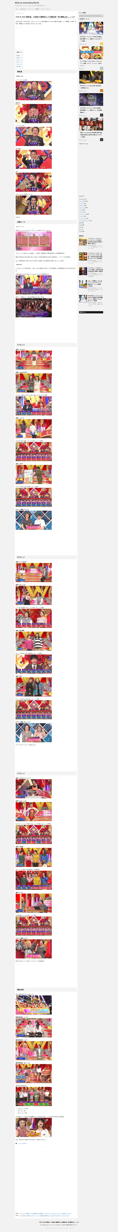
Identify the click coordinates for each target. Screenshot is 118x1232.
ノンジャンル (82, 218)
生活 (80, 225)
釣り (80, 229)
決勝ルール (19, 57)
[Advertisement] (46, 39)
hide (21, 52)
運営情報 (37, 9)
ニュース (81, 216)
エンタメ (20, 1143)
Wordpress (82, 199)
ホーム (17, 9)
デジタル (81, 212)
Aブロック (19, 60)
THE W (24, 1143)
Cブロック (19, 64)
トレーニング (82, 214)
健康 (80, 222)
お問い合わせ (23, 9)
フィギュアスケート (84, 220)
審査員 (18, 55)
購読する (83, 312)
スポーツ (81, 205)
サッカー (81, 203)
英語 (80, 227)
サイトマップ (31, 9)
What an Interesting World (27, 3)
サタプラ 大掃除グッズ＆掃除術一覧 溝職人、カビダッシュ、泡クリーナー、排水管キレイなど (45, 1213)
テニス (80, 209)
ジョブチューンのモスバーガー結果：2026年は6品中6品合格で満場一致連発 (95, 269)
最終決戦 (19, 66)
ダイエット (82, 207)
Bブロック (19, 62)
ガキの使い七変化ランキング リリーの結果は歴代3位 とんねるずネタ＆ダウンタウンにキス (45, 1215)
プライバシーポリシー (45, 9)
